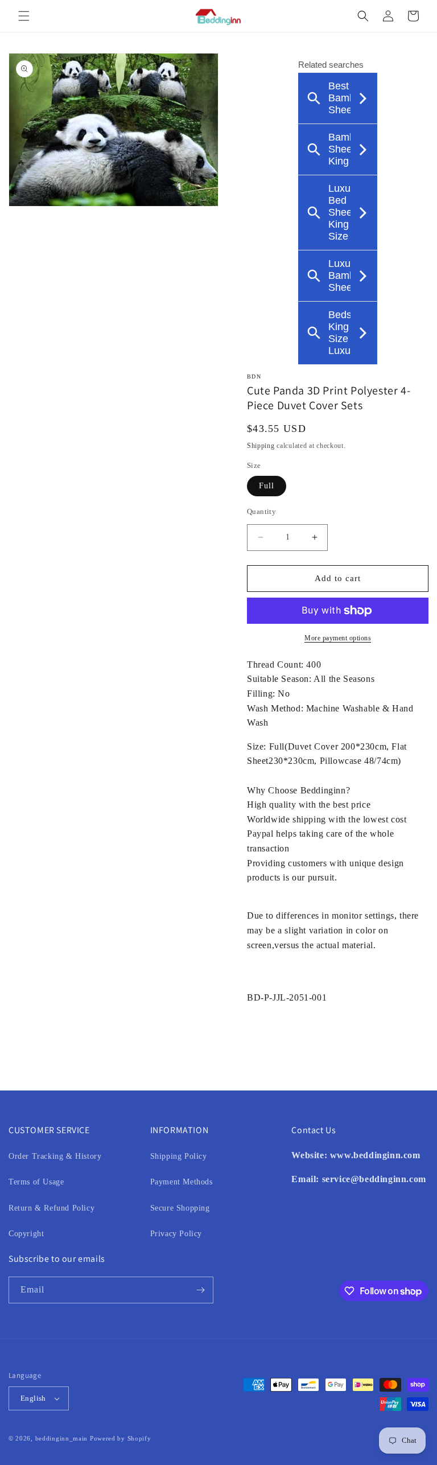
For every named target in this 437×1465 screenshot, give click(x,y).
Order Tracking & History (55, 1156)
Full (266, 486)
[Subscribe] (200, 1290)
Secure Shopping (180, 1208)
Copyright (26, 1233)
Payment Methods (181, 1182)
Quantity (261, 511)
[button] (23, 15)
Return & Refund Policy (51, 1208)
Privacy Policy (176, 1233)
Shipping (261, 446)
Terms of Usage (36, 1182)
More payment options (337, 638)
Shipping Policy (178, 1156)
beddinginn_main (61, 1438)
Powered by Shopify (120, 1438)
